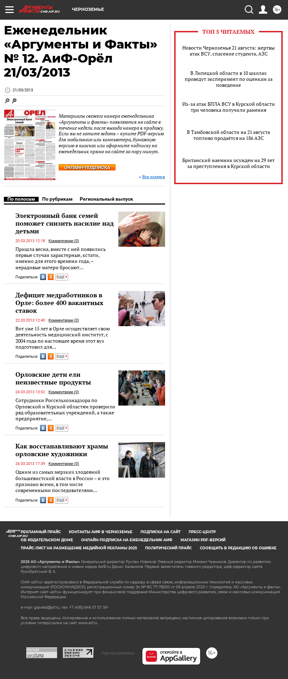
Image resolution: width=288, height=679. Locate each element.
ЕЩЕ (61, 277)
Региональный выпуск (106, 199)
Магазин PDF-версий (203, 540)
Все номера (153, 177)
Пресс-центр (202, 532)
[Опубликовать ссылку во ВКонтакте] (43, 277)
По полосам (21, 199)
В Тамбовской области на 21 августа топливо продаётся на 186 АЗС (228, 135)
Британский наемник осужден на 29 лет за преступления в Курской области (228, 163)
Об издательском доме (47, 540)
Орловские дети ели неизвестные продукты (53, 378)
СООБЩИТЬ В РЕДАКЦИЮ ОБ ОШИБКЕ (238, 548)
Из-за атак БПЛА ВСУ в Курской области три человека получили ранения (228, 107)
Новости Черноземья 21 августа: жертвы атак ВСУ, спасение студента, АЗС (228, 51)
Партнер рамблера (118, 653)
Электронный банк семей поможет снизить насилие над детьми (64, 223)
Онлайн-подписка (87, 167)
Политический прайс (168, 548)
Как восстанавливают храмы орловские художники (61, 450)
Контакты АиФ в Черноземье (100, 532)
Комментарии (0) (63, 241)
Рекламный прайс (41, 532)
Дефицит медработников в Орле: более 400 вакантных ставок (59, 303)
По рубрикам (57, 199)
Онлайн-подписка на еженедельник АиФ (126, 540)
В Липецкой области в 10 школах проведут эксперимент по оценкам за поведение (229, 79)
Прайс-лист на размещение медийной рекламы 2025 (79, 548)
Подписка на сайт (160, 532)
